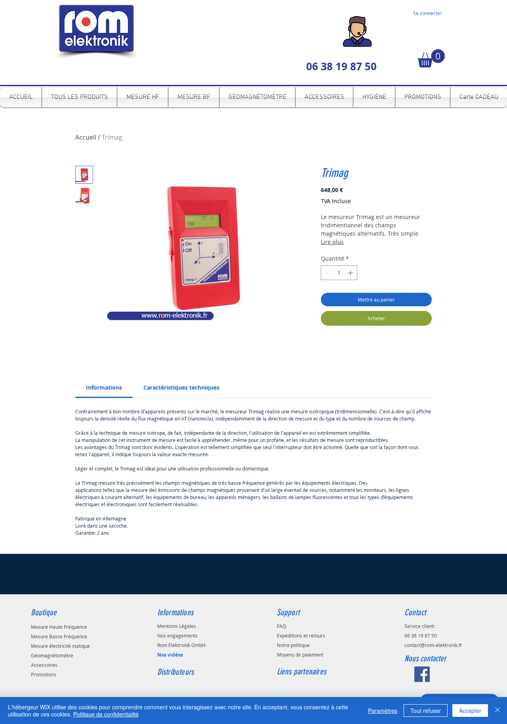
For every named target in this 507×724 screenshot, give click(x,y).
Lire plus (332, 242)
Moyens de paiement (300, 654)
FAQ (281, 626)
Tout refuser (425, 710)
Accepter (470, 710)
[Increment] (351, 273)
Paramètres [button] (382, 710)
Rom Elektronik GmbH (181, 645)
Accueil (85, 137)
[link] (104, 387)
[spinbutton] (339, 273)
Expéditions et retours (301, 635)
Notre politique (293, 645)
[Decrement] (327, 273)
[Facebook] (422, 674)
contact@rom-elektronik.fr (433, 645)
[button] (431, 58)
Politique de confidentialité (106, 714)
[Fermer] (497, 710)
